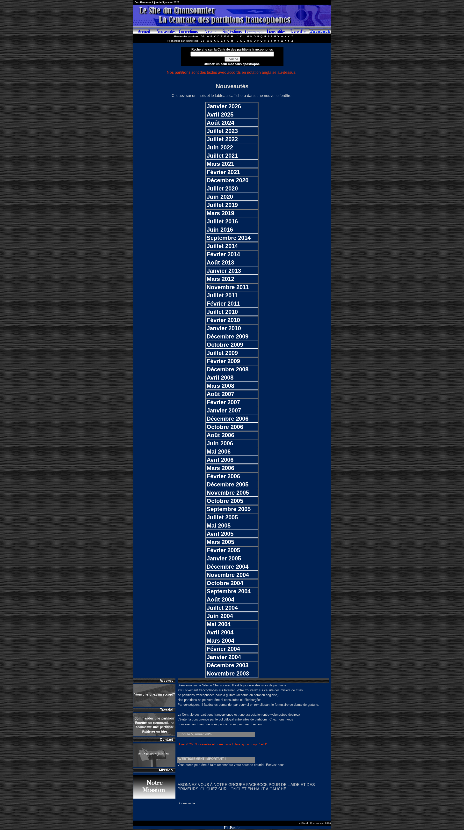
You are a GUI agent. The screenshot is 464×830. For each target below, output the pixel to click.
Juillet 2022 (222, 139)
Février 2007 (223, 402)
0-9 (202, 36)
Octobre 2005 (225, 501)
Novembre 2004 (228, 575)
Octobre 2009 (225, 344)
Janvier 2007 (224, 410)
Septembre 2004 (229, 591)
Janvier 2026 (224, 106)
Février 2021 (223, 172)
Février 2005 (223, 550)
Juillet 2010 (222, 311)
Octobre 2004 (225, 583)
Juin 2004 (220, 616)
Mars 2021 (220, 164)
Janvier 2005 (224, 558)
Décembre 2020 (227, 180)
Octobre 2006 (225, 427)
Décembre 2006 (227, 418)
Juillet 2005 (222, 517)
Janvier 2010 (224, 328)
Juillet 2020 (222, 188)
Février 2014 (223, 254)
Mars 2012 (220, 279)
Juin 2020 (220, 196)
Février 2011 (223, 303)
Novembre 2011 (228, 287)
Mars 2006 (220, 468)
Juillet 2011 (222, 295)
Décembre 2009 (227, 336)
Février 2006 (223, 476)
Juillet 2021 (222, 155)
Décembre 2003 (227, 665)
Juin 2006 (220, 443)
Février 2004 (223, 649)
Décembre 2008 (227, 369)
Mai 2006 (219, 451)
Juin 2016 (220, 229)
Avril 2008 (220, 377)
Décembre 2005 (227, 484)
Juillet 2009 (222, 353)
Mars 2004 (220, 640)
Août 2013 (220, 262)
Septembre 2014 (229, 238)
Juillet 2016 (222, 221)
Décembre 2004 (227, 566)
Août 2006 (220, 435)
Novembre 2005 (228, 492)
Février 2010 (223, 320)
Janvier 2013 (224, 270)
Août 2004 (220, 599)
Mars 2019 (220, 213)
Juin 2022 (220, 147)
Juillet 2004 (222, 607)
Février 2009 (223, 361)
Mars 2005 (220, 542)
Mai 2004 (219, 624)
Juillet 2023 (222, 131)
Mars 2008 (220, 385)
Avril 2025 (220, 114)
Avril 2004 (220, 632)
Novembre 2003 (228, 673)
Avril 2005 (220, 533)
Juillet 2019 (222, 205)
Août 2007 (220, 394)
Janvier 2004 (224, 657)
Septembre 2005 (229, 509)
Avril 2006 (220, 459)
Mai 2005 (219, 525)
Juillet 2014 (222, 246)
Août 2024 (220, 122)
